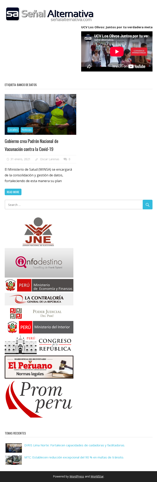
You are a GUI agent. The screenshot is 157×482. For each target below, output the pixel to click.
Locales (13, 130)
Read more (13, 192)
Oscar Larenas (49, 159)
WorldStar (97, 476)
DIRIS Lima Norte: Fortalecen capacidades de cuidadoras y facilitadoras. (74, 445)
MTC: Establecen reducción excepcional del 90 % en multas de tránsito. (74, 457)
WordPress (77, 476)
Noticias (27, 130)
